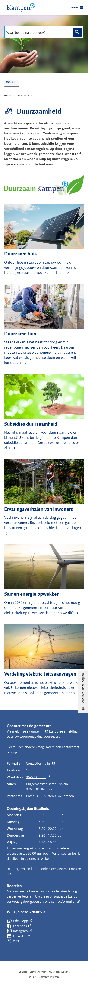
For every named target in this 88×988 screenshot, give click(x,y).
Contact (22, 971)
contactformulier (65, 901)
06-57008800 (38, 777)
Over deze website (59, 971)
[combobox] (37, 32)
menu (74, 7)
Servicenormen (38, 971)
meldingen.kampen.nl (30, 731)
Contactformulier (40, 763)
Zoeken (77, 32)
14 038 (31, 770)
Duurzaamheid (23, 95)
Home (8, 95)
